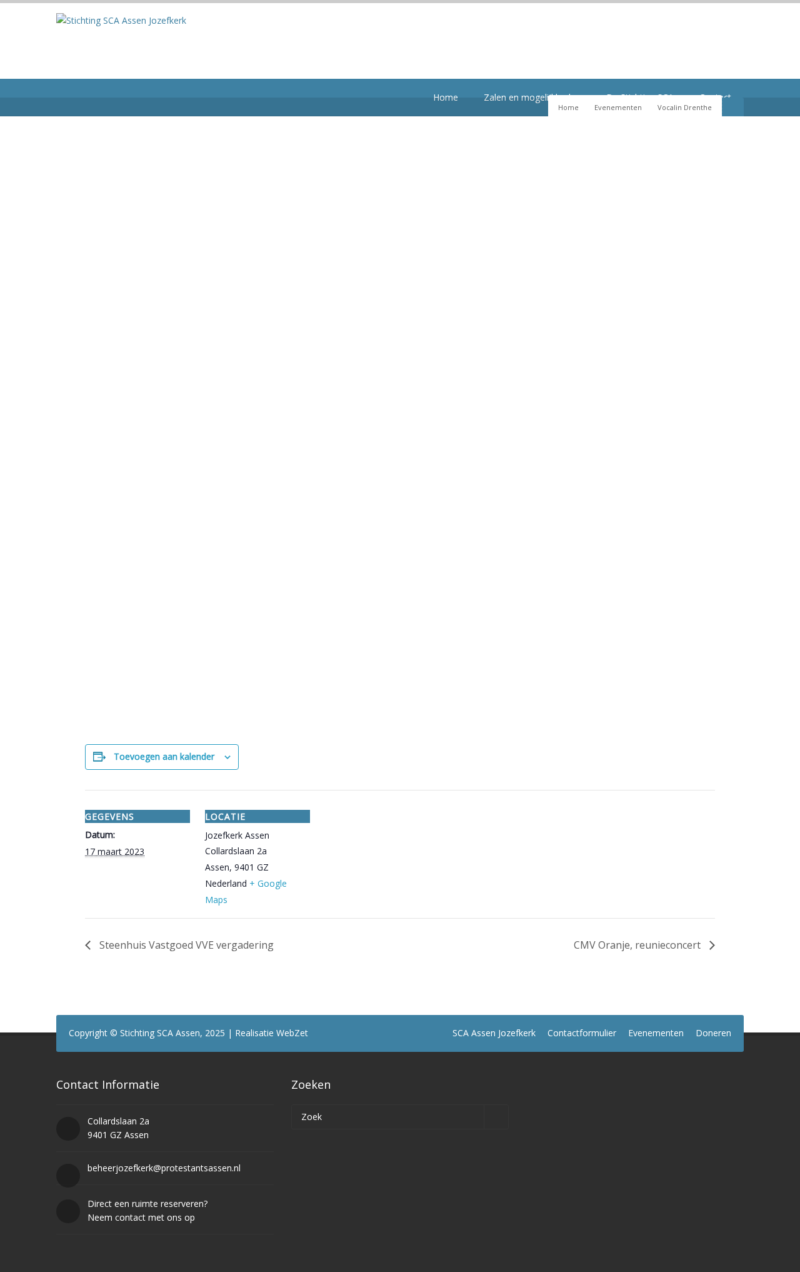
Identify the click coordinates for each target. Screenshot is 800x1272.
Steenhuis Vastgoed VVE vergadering (185, 945)
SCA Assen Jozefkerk (494, 1033)
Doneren (713, 1033)
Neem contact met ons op (141, 1217)
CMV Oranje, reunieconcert (638, 945)
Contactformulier (582, 1033)
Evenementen (618, 107)
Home (568, 107)
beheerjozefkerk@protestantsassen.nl (164, 1168)
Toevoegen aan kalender (164, 756)
